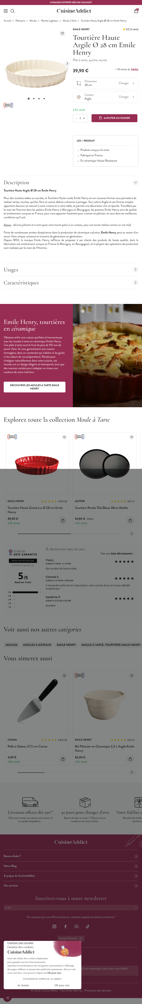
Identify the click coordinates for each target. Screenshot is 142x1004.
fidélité (134, 69)
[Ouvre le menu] (6, 11)
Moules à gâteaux (49, 21)
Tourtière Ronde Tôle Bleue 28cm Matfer (101, 507)
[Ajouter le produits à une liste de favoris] (64, 437)
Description (16, 182)
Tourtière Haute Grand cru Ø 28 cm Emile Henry (35, 509)
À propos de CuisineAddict (19, 876)
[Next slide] (67, 63)
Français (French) (68, 938)
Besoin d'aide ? (12, 856)
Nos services (11, 885)
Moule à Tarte (70, 21)
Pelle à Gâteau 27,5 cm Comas (27, 746)
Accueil (7, 21)
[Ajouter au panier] (63, 520)
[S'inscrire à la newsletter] (136, 908)
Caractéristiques (21, 282)
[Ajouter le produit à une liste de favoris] (62, 33)
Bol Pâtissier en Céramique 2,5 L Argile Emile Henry (104, 748)
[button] (28, 98)
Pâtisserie (20, 21)
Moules (33, 21)
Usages (11, 269)
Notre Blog (10, 866)
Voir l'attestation (23, 560)
